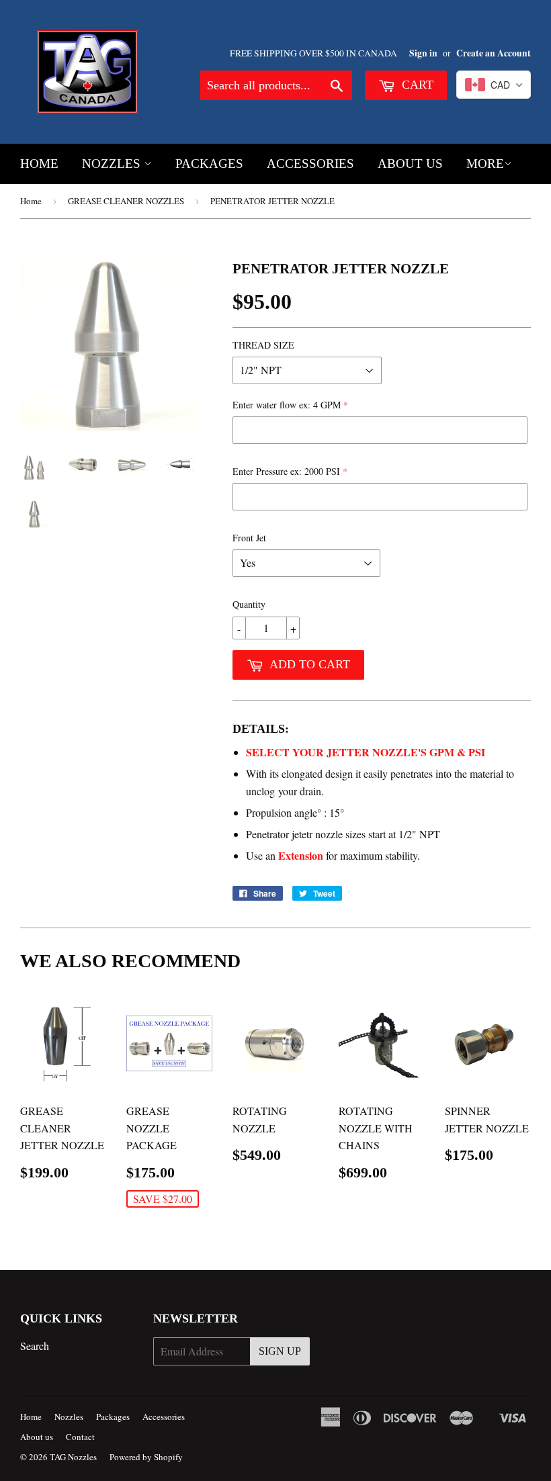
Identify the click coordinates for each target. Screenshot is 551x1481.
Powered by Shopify (146, 1457)
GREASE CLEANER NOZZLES (126, 201)
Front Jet (249, 537)
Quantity (248, 604)
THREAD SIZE (263, 345)
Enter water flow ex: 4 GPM (286, 404)
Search (34, 1346)
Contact (80, 1437)
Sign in (423, 53)
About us (410, 163)
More (485, 163)
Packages (209, 163)
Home (39, 163)
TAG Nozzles (73, 1457)
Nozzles (113, 163)
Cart (415, 84)
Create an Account (493, 53)
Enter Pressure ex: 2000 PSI (286, 471)
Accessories (310, 163)
